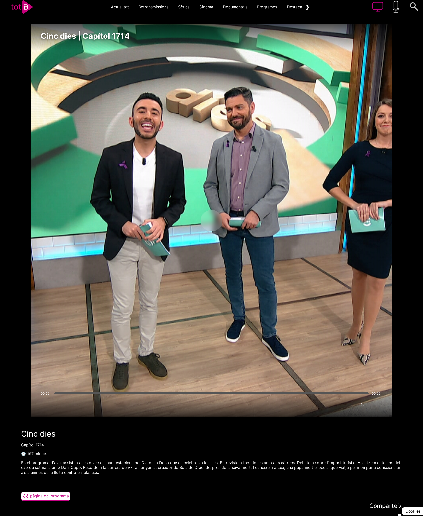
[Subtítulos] (333, 405)
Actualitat (120, 6)
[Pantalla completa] (377, 405)
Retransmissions (153, 6)
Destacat (295, 6)
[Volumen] (46, 405)
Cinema (206, 6)
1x (362, 404)
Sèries (183, 6)
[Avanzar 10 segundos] (237, 220)
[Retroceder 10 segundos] (186, 220)
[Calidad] (348, 405)
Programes (267, 6)
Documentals (235, 6)
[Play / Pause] (211, 220)
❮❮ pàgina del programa (46, 495)
